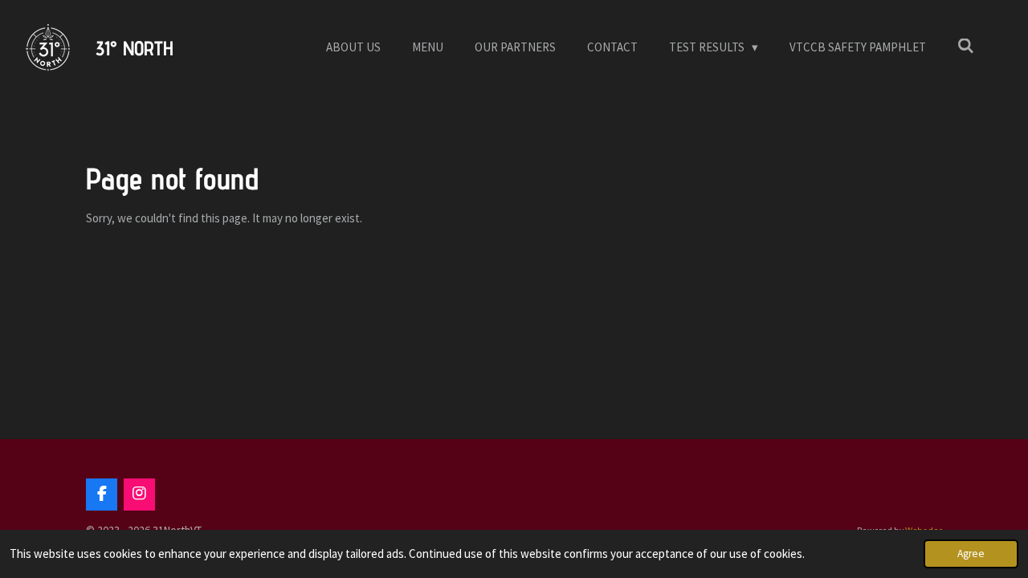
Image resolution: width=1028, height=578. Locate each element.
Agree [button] (971, 553)
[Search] (966, 46)
